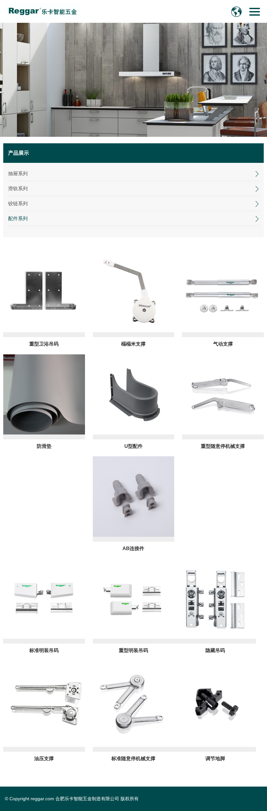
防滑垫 (44, 446)
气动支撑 (223, 344)
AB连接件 (133, 548)
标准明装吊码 (44, 650)
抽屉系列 (18, 173)
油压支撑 (44, 758)
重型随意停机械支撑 (223, 446)
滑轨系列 (18, 188)
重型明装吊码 (133, 650)
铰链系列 (18, 203)
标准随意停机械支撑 (133, 758)
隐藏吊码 (215, 650)
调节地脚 (215, 758)
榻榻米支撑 (133, 344)
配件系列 (18, 218)
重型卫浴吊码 (44, 344)
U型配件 (133, 446)
